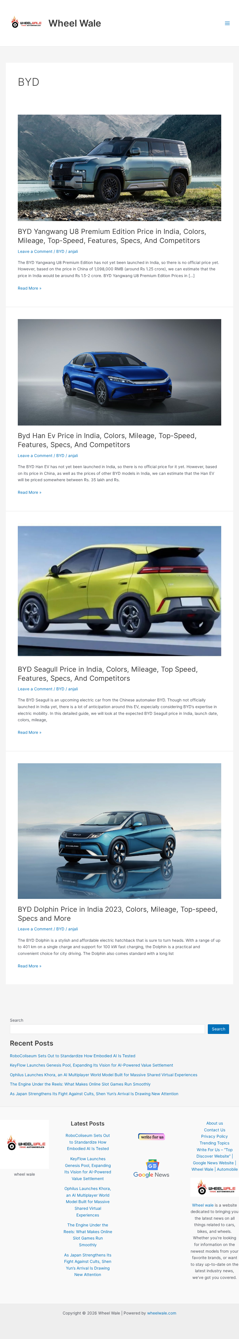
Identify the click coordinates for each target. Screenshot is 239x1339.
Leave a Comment (35, 251)
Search (16, 1020)
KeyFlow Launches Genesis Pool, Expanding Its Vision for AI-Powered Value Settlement (91, 1065)
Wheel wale (203, 1205)
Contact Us (214, 1130)
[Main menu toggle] (227, 23)
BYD (60, 251)
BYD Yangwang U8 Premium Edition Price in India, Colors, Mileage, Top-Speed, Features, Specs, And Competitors (112, 236)
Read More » (29, 289)
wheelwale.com (161, 1313)
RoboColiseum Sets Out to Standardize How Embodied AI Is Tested (72, 1055)
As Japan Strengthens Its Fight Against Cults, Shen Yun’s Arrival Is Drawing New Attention (94, 1093)
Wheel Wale (74, 23)
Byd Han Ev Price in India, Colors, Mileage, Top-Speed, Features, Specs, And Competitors (107, 440)
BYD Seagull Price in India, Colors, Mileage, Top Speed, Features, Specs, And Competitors (108, 673)
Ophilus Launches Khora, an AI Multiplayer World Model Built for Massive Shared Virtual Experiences (103, 1074)
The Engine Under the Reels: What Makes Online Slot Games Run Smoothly (80, 1084)
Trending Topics (214, 1143)
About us (214, 1123)
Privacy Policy (214, 1136)
